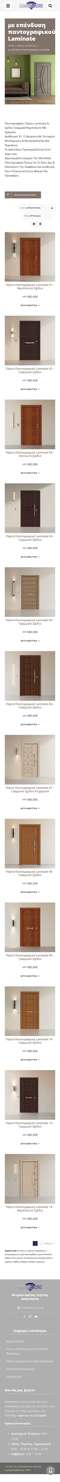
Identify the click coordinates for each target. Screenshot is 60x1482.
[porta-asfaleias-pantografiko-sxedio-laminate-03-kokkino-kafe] (30, 401)
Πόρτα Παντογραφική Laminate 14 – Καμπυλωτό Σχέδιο (30, 1208)
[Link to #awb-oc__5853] (8, 6)
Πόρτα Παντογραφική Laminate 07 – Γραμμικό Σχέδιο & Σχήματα (30, 789)
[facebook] (24, 1316)
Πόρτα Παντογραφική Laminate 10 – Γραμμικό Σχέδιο (30, 1041)
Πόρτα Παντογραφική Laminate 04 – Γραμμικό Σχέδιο (30, 538)
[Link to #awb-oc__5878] (50, 6)
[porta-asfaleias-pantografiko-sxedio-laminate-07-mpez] (30, 736)
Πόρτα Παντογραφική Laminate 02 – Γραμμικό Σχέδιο (30, 370)
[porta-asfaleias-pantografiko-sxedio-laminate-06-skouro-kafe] (30, 652)
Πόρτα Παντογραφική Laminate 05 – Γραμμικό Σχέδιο (30, 621)
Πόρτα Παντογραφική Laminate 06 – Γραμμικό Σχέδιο (30, 705)
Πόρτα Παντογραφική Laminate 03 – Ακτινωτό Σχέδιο (30, 454)
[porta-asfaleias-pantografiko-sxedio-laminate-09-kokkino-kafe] (30, 904)
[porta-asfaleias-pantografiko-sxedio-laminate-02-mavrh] (30, 317)
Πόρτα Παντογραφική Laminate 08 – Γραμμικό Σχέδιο (30, 873)
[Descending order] (52, 208)
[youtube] (36, 1316)
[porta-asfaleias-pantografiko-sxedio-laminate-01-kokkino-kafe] (30, 233)
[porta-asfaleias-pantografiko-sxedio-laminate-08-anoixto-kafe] (30, 820)
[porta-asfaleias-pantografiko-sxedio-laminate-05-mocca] (30, 569)
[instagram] (30, 1316)
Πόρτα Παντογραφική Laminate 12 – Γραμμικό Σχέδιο (30, 1124)
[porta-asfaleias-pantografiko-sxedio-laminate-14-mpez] (30, 1155)
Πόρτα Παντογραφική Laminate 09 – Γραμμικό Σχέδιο (30, 957)
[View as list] (40, 224)
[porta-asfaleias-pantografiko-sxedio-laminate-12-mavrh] (30, 1071)
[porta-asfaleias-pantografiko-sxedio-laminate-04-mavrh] (30, 485)
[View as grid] (34, 224)
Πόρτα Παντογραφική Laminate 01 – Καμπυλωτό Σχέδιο (30, 286)
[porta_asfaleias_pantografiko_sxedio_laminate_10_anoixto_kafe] (30, 988)
